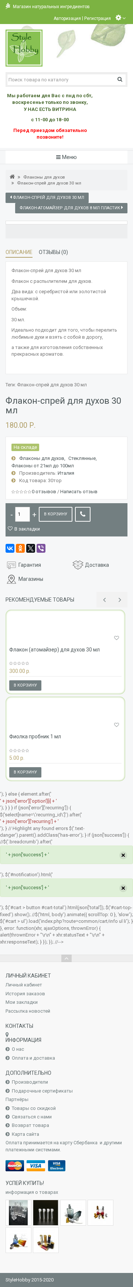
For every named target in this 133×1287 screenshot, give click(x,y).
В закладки (27, 529)
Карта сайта (25, 1134)
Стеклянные (82, 458)
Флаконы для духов (44, 177)
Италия (66, 473)
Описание (19, 252)
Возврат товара (30, 1125)
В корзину (55, 514)
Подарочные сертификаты (42, 1091)
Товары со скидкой (34, 1108)
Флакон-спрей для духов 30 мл (49, 183)
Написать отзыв (79, 491)
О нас (18, 1049)
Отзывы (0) (53, 252)
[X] (30, 548)
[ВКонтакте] (10, 548)
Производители (30, 1082)
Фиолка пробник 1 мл (35, 736)
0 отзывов (44, 491)
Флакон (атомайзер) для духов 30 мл (54, 650)
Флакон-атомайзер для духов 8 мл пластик (70, 208)
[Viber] (41, 548)
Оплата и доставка (33, 1058)
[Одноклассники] (20, 548)
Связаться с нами (32, 1117)
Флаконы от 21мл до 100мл (43, 465)
